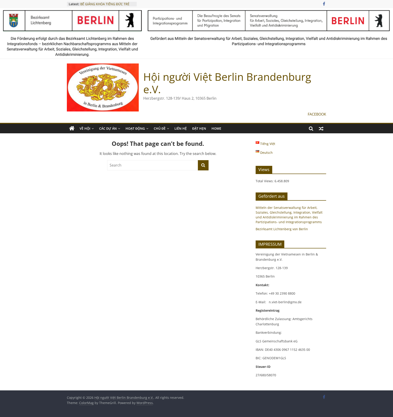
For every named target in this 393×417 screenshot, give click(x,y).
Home (216, 128)
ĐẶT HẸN (199, 128)
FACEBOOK (317, 114)
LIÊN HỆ (180, 128)
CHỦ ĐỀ (160, 128)
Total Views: (265, 181)
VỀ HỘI (85, 128)
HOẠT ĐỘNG (135, 128)
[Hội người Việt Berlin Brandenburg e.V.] (72, 128)
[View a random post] (321, 128)
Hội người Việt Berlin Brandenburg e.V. (227, 83)
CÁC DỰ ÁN (108, 128)
